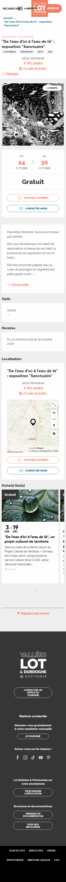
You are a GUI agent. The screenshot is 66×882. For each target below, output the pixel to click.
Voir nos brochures (33, 826)
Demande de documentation (33, 815)
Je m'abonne (32, 736)
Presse (51, 850)
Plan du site (17, 850)
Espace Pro (36, 850)
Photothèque (15, 860)
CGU (56, 860)
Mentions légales (38, 860)
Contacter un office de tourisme (33, 692)
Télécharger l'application (33, 792)
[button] (11, 8)
